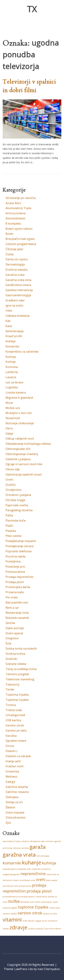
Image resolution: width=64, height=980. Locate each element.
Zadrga (10, 782)
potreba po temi (10, 886)
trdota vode (54, 908)
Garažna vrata (15, 275)
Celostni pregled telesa (21, 244)
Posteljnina (13, 561)
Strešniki (11, 659)
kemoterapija (42, 856)
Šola (8, 643)
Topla (55, 902)
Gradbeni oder (15, 300)
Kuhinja (11, 357)
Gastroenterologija (18, 295)
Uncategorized (15, 715)
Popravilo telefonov (19, 551)
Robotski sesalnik (17, 618)
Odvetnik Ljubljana (18, 459)
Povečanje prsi (15, 567)
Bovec (10, 234)
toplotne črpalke (33, 907)
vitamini (12, 919)
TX (32, 9)
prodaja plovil (39, 891)
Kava (9, 326)
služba (14, 901)
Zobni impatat (15, 812)
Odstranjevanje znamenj (22, 454)
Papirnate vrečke (17, 505)
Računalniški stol (17, 602)
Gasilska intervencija (19, 290)
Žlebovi (10, 807)
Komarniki (12, 346)
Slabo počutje (15, 628)
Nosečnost (13, 418)
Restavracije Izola (17, 613)
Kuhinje (11, 362)
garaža (38, 846)
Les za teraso (14, 382)
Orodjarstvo (14, 490)
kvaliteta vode (24, 869)
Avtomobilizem (15, 218)
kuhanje (31, 862)
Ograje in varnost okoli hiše (24, 464)
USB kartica (13, 720)
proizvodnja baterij (25, 896)
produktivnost (9, 896)
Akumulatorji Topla (18, 208)
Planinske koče (16, 520)
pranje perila (25, 886)
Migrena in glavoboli (19, 398)
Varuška (11, 736)
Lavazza (11, 377)
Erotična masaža (17, 270)
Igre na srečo (14, 305)
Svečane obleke (16, 664)
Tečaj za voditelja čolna (21, 669)
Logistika (12, 387)
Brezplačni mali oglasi (20, 239)
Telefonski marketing (20, 679)
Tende (10, 689)
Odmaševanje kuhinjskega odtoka (28, 444)
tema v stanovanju (43, 902)
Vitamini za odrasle (18, 756)
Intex (9, 310)
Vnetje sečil (13, 761)
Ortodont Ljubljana (18, 495)
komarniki (12, 862)
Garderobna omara (18, 285)
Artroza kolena (15, 213)
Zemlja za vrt (14, 802)
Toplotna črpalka (17, 695)
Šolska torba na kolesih (21, 648)
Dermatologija (15, 264)
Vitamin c (12, 751)
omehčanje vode (27, 880)
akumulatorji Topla (11, 841)
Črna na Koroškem (52, 928)
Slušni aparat (14, 633)
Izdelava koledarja (18, 316)
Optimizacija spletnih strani (24, 474)
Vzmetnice (12, 771)
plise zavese (51, 880)
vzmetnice (52, 921)
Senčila (10, 623)
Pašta (9, 515)
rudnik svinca (41, 896)
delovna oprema (21, 848)
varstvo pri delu (50, 913)
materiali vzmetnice (41, 869)
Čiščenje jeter (14, 249)
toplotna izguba (10, 908)
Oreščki (11, 485)
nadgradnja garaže (11, 874)
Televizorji (12, 684)
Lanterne (12, 372)
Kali (8, 321)
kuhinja (49, 862)
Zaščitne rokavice (17, 792)
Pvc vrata (12, 597)
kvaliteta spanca (10, 869)
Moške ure (13, 408)
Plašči (9, 526)
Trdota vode (14, 710)
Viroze (10, 746)
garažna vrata (19, 854)
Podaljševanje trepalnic (21, 541)
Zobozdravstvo (16, 817)
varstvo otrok (30, 912)
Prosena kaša (15, 592)
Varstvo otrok (15, 725)
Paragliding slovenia (19, 510)
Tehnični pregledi (17, 674)
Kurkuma (12, 367)
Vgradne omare (16, 741)
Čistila (10, 254)
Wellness (11, 777)
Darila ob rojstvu (17, 259)
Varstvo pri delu (16, 730)
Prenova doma (15, 572)
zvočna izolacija (35, 928)
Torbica (11, 705)
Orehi (9, 480)
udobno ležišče (10, 913)
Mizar (9, 403)
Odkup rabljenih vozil (20, 438)
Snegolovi (12, 638)
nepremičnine (33, 873)
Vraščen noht (14, 766)
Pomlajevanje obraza (19, 546)
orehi (41, 879)
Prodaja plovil (15, 582)
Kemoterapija (14, 331)
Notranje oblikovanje (20, 423)
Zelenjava (12, 797)
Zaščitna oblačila (17, 787)
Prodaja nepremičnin (19, 577)
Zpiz (8, 823)
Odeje (9, 433)
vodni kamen (28, 921)
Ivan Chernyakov (49, 969)
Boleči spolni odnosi (19, 229)
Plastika (11, 531)
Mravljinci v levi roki (19, 413)
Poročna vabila (15, 556)
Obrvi (9, 428)
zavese (6, 928)
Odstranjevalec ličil (18, 449)
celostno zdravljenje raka (33, 841)
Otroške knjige (15, 500)
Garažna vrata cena (18, 280)
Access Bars (13, 203)
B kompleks (13, 223)
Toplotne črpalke (17, 700)
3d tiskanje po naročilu (21, 198)
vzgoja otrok (41, 921)
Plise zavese (14, 536)
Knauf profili (14, 336)
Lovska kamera (16, 392)
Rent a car (12, 608)
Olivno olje (13, 469)
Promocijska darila (18, 587)
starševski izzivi (27, 902)
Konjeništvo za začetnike (22, 352)
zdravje (18, 927)
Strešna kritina (15, 654)
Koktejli (10, 341)
